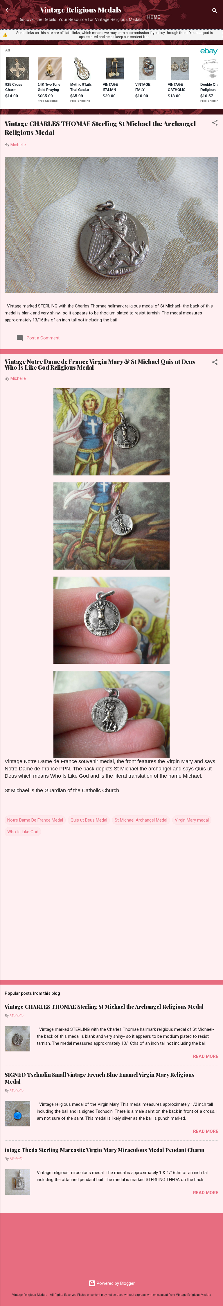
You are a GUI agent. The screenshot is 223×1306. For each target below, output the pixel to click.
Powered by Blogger (115, 1283)
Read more (205, 1056)
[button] (214, 123)
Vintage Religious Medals (80, 9)
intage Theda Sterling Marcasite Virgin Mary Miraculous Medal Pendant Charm (104, 1149)
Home (153, 17)
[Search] (214, 12)
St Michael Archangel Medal (141, 820)
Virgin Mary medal (192, 820)
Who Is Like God (22, 831)
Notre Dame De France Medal (35, 820)
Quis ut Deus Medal (89, 820)
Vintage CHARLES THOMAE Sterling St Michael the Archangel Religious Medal (104, 1006)
